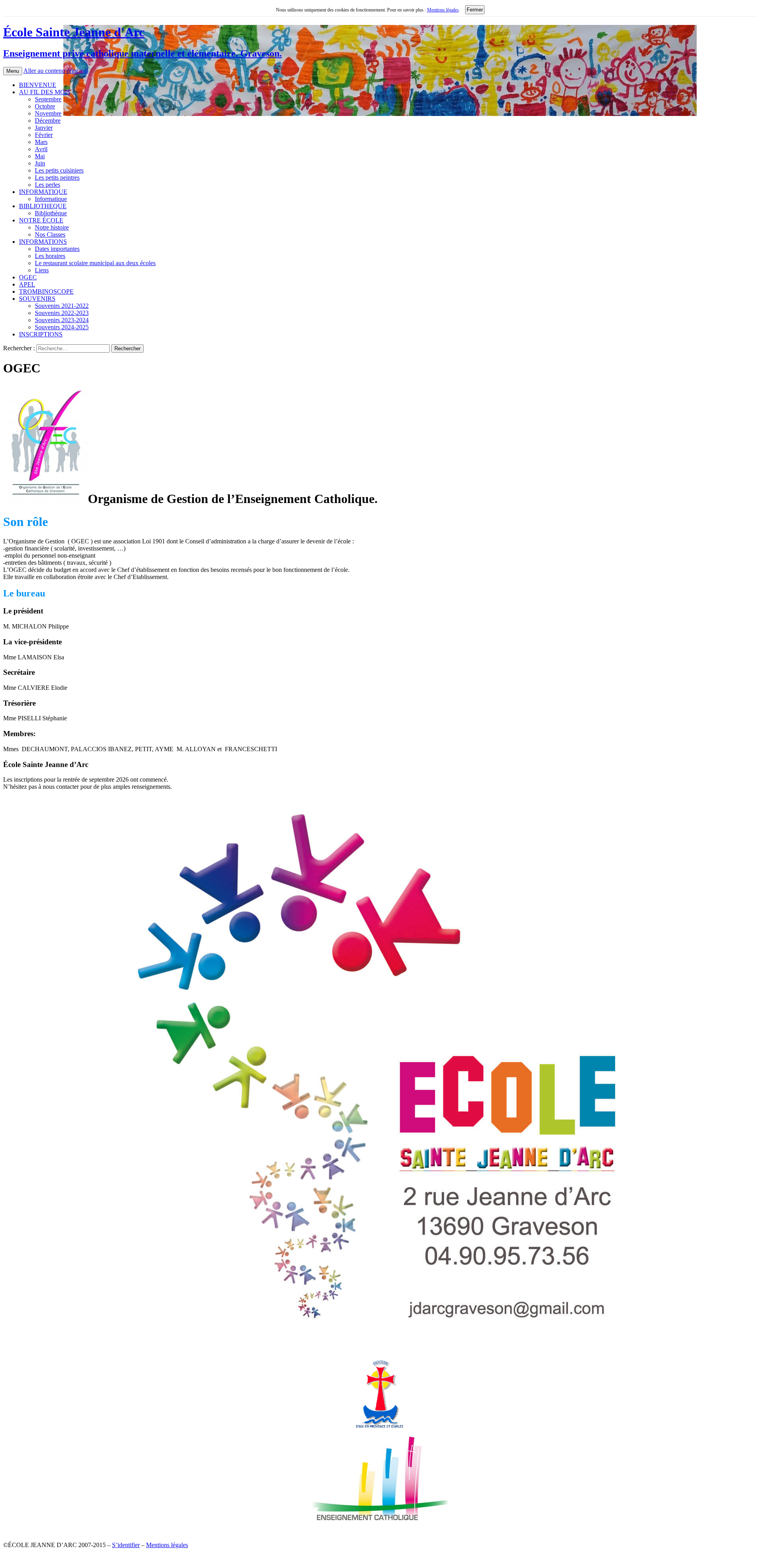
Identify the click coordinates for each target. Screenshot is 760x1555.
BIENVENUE (37, 85)
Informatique (51, 199)
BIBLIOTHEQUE (42, 206)
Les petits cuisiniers (59, 170)
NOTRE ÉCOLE (41, 220)
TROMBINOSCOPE (46, 291)
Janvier (44, 127)
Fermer (475, 10)
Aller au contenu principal (55, 70)
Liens (42, 270)
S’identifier (126, 1545)
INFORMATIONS (43, 241)
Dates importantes (57, 248)
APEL (27, 284)
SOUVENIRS (37, 298)
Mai (40, 156)
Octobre (45, 106)
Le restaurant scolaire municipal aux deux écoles (95, 263)
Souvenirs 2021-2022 (62, 305)
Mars (41, 142)
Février (44, 134)
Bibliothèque (51, 213)
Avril (41, 149)
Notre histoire (52, 227)
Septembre (48, 99)
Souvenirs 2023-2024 (62, 320)
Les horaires (50, 256)
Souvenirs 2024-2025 (62, 327)
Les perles (47, 184)
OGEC (28, 277)
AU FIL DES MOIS (44, 92)
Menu (12, 71)
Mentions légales (443, 10)
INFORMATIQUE (43, 191)
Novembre (48, 113)
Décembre (48, 120)
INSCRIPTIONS (41, 334)
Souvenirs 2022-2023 (62, 312)
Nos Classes (50, 234)
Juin (40, 163)
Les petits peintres (57, 177)
